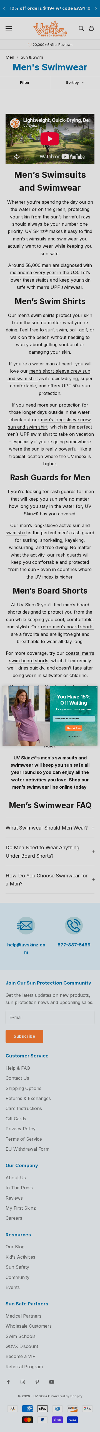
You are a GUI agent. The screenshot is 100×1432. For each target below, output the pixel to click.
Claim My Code (73, 728)
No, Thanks (73, 736)
